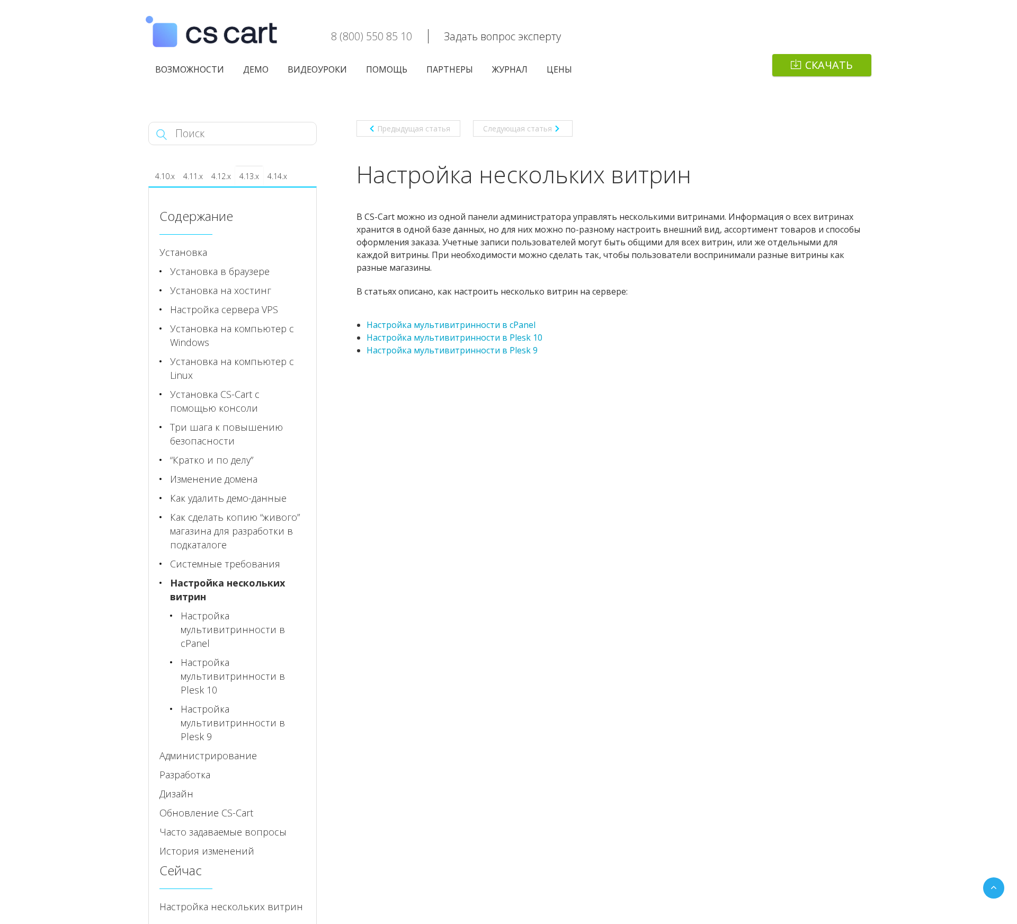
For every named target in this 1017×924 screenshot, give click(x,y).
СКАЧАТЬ (829, 65)
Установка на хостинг (220, 290)
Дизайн (176, 793)
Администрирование (208, 755)
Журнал (510, 69)
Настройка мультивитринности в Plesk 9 (452, 350)
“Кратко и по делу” (211, 460)
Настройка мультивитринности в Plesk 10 (454, 337)
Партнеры (449, 69)
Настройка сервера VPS (224, 309)
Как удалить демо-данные (228, 498)
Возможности (189, 69)
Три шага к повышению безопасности (226, 434)
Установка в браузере (220, 271)
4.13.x (249, 176)
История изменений (206, 851)
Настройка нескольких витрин (227, 589)
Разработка (184, 774)
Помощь (386, 69)
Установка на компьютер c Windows (232, 335)
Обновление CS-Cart (206, 812)
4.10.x (165, 176)
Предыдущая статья (413, 128)
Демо (256, 69)
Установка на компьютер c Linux (232, 368)
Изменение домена (213, 479)
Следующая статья (517, 128)
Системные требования (225, 563)
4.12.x (221, 176)
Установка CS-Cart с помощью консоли (215, 401)
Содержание (196, 216)
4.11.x (193, 176)
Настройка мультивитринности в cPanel (451, 325)
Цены (559, 69)
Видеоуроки (317, 69)
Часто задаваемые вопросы (223, 831)
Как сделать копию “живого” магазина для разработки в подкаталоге (235, 531)
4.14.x (277, 176)
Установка (183, 252)
